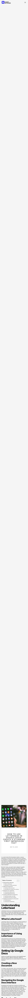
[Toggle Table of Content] (17, 881)
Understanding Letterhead (8, 882)
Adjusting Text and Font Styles (10, 897)
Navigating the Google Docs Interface (12, 889)
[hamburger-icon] (25, 2)
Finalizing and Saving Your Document (10, 898)
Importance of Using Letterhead (11, 885)
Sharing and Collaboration (9, 901)
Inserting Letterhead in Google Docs (10, 894)
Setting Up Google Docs (8, 886)
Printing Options (8, 900)
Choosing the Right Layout (10, 892)
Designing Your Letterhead (8, 890)
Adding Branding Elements (10, 893)
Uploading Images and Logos (10, 896)
